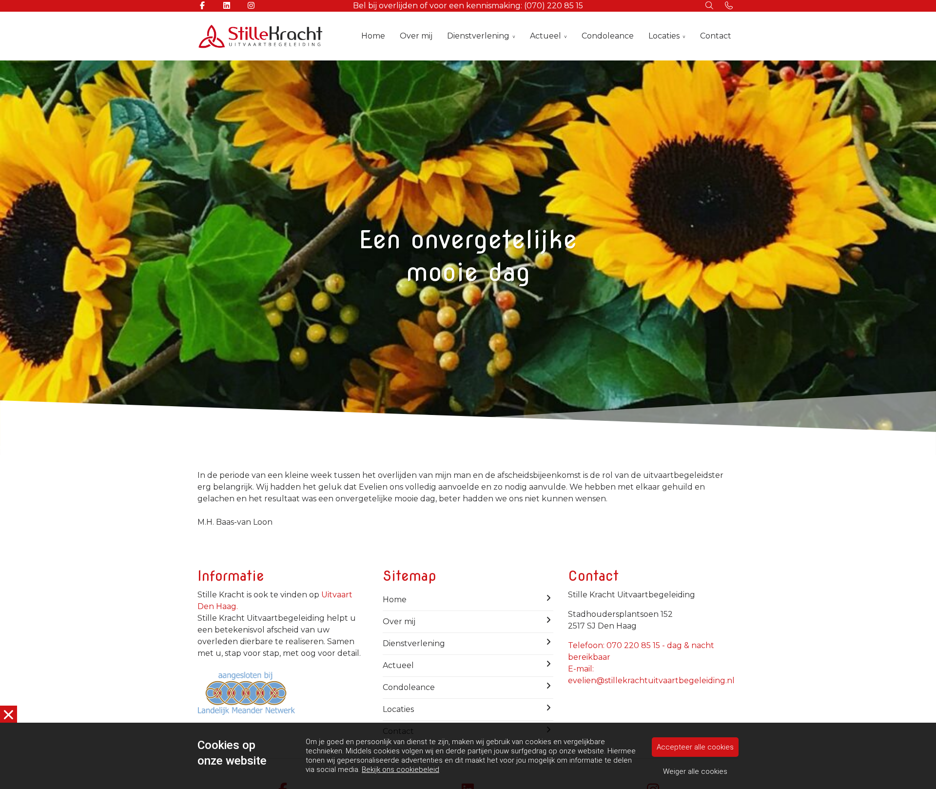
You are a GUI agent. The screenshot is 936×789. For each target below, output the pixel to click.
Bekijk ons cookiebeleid (400, 769)
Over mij (416, 35)
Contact (715, 35)
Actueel (545, 35)
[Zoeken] (709, 6)
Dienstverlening (478, 35)
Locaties (664, 35)
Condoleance (608, 35)
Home (373, 35)
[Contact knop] (729, 6)
